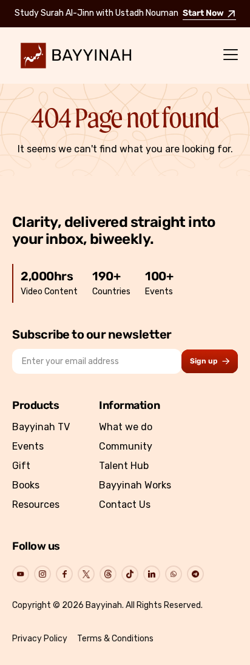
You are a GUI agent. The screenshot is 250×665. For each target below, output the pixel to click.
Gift (21, 465)
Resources (35, 504)
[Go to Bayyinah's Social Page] (20, 573)
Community (125, 446)
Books (25, 485)
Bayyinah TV (41, 427)
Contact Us (124, 504)
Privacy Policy (39, 638)
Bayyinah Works (135, 485)
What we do (125, 427)
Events (28, 446)
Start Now (203, 13)
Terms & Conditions (115, 638)
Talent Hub (124, 465)
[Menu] (230, 55)
